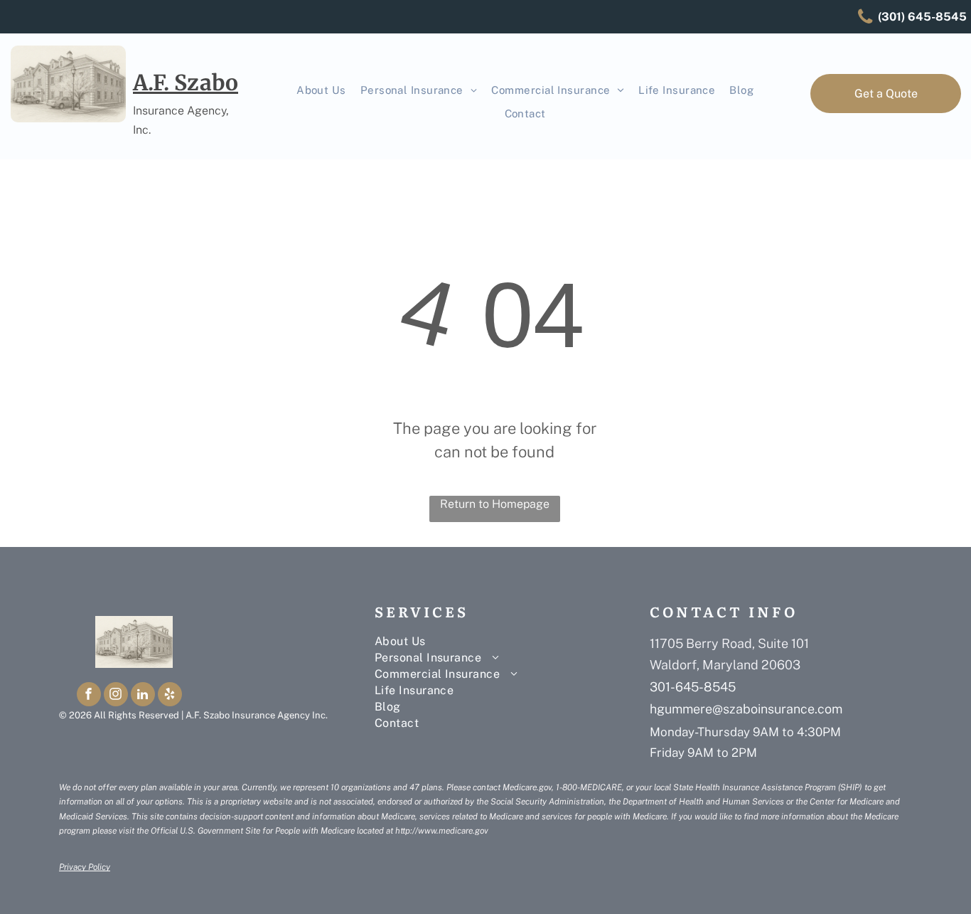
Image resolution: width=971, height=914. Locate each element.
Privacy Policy (84, 867)
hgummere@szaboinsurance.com (746, 708)
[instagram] (116, 696)
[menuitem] (321, 90)
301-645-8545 (693, 686)
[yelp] (170, 696)
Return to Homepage (494, 504)
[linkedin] (143, 696)
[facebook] (89, 696)
